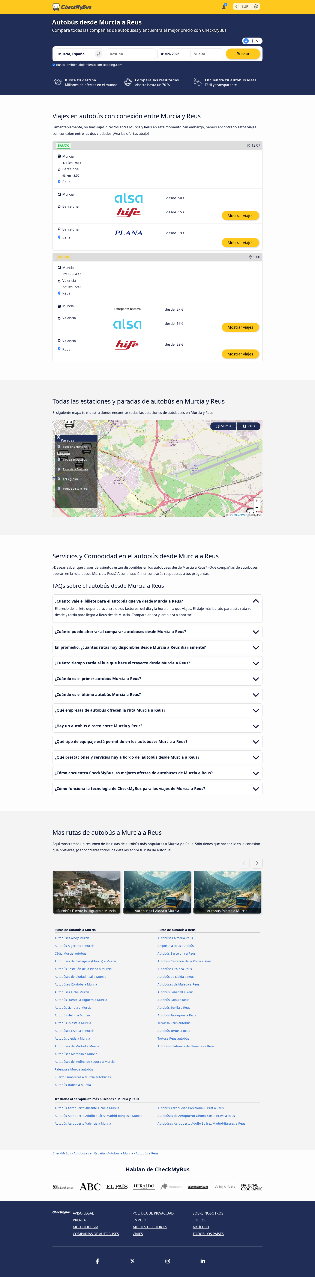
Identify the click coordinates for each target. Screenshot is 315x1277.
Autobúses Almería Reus (175, 938)
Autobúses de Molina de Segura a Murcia (85, 1062)
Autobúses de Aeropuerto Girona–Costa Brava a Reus (196, 1116)
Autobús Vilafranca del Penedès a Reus (186, 1046)
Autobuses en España (89, 1153)
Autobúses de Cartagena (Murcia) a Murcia (86, 961)
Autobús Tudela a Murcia (73, 1085)
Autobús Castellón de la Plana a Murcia (83, 969)
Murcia (225, 426)
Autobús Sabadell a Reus (176, 992)
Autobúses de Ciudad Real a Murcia (80, 977)
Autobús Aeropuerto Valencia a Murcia (83, 1123)
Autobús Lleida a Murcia (72, 1038)
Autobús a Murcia (120, 1153)
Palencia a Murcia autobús (74, 1069)
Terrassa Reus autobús (174, 1023)
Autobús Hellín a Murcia (72, 1015)
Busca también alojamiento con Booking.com (89, 65)
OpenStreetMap (238, 515)
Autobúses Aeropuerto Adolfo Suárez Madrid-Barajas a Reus (201, 1123)
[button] (69, 422)
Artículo (201, 1227)
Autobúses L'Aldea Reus (175, 969)
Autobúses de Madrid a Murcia (77, 1046)
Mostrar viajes (240, 215)
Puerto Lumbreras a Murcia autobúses (83, 1077)
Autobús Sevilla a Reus (174, 1007)
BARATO (63, 145)
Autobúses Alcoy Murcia (72, 938)
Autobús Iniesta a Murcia (73, 1023)
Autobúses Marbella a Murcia (76, 1054)
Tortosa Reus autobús (173, 1038)
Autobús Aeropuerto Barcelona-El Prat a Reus (191, 1108)
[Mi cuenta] (223, 6)
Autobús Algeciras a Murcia (74, 946)
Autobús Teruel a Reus (174, 1031)
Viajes (138, 1233)
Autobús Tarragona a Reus (177, 1015)
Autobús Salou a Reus (173, 1000)
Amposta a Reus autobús (176, 946)
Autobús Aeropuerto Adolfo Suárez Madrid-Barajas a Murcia (98, 1116)
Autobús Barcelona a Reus (177, 953)
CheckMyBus (61, 1153)
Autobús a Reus (147, 1153)
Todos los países (208, 1233)
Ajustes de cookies (150, 1227)
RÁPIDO (63, 257)
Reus (251, 426)
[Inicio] (72, 7)
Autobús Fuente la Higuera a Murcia (81, 1000)
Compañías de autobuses (96, 1233)
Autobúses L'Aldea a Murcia (74, 1031)
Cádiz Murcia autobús (70, 953)
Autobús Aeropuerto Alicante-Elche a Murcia (87, 1108)
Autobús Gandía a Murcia (73, 1007)
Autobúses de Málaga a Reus (179, 984)
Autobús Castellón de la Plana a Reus (185, 961)
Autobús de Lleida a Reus (176, 977)
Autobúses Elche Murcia (72, 992)
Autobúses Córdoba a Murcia (76, 984)
